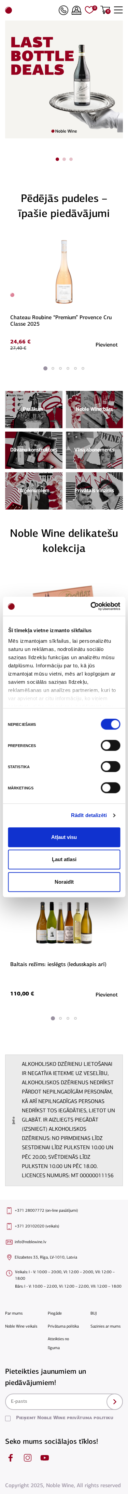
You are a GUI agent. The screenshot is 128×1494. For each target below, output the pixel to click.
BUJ (93, 1314)
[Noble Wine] (30, 10)
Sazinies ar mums (105, 1327)
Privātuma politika (63, 1327)
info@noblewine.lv (30, 1242)
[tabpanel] (64, 293)
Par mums (14, 1314)
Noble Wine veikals (21, 1327)
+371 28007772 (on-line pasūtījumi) (46, 1211)
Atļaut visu (64, 837)
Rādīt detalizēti (89, 815)
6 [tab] (83, 368)
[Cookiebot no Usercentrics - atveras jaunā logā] (91, 606)
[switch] (109, 745)
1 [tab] (57, 159)
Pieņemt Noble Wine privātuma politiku (64, 1418)
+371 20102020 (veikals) (37, 1226)
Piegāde (55, 1314)
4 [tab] (68, 368)
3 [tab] (71, 159)
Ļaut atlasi (64, 859)
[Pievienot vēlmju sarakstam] (117, 239)
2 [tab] (64, 159)
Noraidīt (64, 882)
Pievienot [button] (107, 345)
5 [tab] (75, 368)
